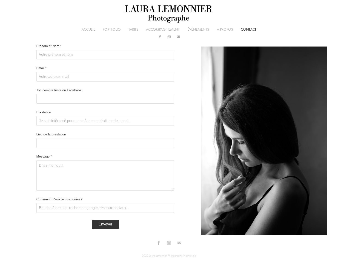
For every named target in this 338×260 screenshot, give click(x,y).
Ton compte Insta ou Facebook (58, 90)
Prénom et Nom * (48, 45)
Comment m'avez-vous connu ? (59, 199)
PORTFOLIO (112, 29)
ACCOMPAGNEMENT (163, 29)
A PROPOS (225, 29)
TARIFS (133, 29)
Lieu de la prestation (51, 134)
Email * (41, 68)
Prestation (43, 112)
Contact (248, 29)
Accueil (88, 29)
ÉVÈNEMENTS (198, 29)
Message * (44, 156)
